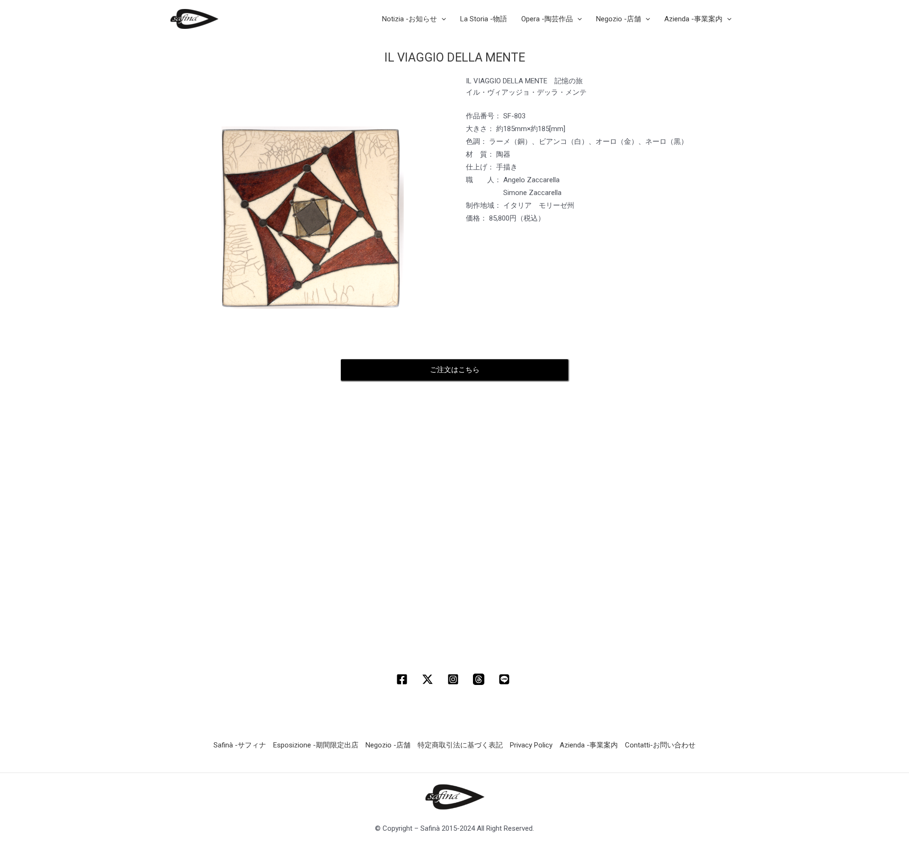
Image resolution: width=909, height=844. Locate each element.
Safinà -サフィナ (240, 745)
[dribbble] (480, 679)
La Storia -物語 (483, 19)
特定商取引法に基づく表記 (460, 745)
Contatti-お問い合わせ (660, 745)
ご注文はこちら (455, 369)
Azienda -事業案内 (589, 745)
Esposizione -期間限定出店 (315, 745)
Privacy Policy (531, 745)
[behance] (506, 679)
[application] (441, 19)
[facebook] (403, 679)
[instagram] (454, 679)
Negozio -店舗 (387, 745)
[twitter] (429, 679)
